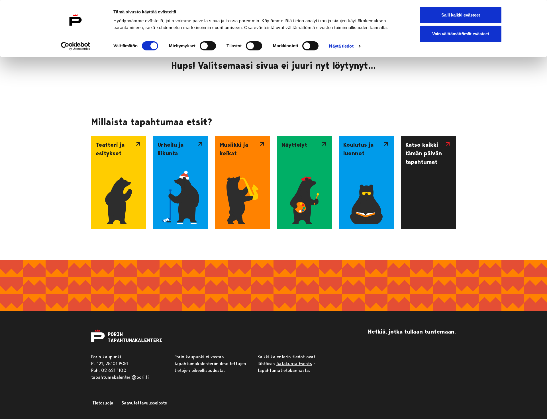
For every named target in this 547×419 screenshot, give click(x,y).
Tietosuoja (102, 403)
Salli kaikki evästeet (460, 15)
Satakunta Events (294, 363)
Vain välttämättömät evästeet (460, 33)
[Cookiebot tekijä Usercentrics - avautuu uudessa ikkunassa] (76, 46)
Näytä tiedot (341, 46)
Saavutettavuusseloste (144, 403)
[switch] (208, 45)
